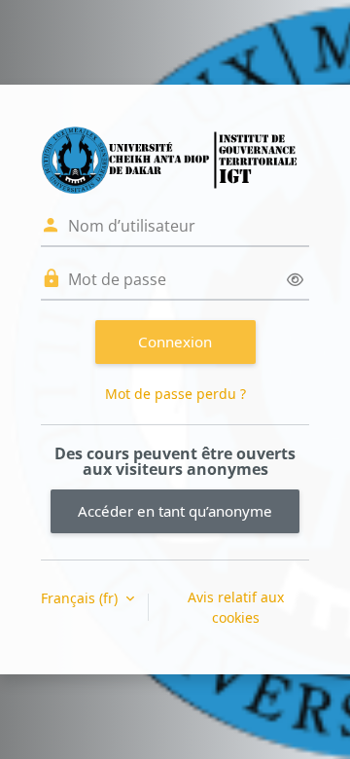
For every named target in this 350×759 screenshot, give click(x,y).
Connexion (175, 341)
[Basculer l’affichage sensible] (295, 280)
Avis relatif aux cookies (236, 607)
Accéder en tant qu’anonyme (175, 511)
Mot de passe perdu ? (175, 393)
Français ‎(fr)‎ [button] (81, 598)
